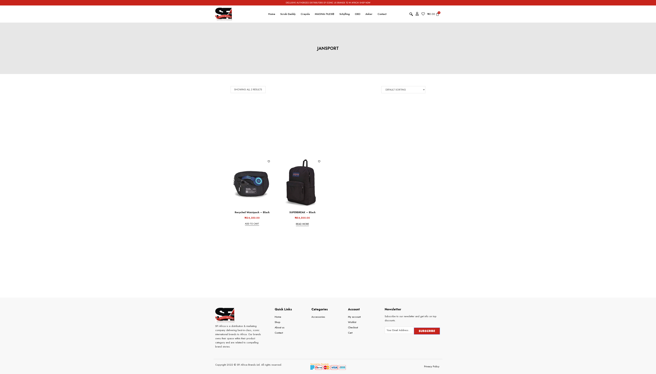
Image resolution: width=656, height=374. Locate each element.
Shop (277, 322)
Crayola (305, 14)
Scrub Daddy (288, 14)
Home (271, 14)
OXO (357, 14)
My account (354, 317)
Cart (350, 333)
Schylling (344, 14)
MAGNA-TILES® (324, 14)
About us (279, 327)
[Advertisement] (328, 131)
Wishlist (352, 322)
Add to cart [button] (252, 223)
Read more (302, 224)
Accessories (318, 317)
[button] (411, 14)
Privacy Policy (431, 366)
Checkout (353, 327)
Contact (382, 14)
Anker (368, 14)
